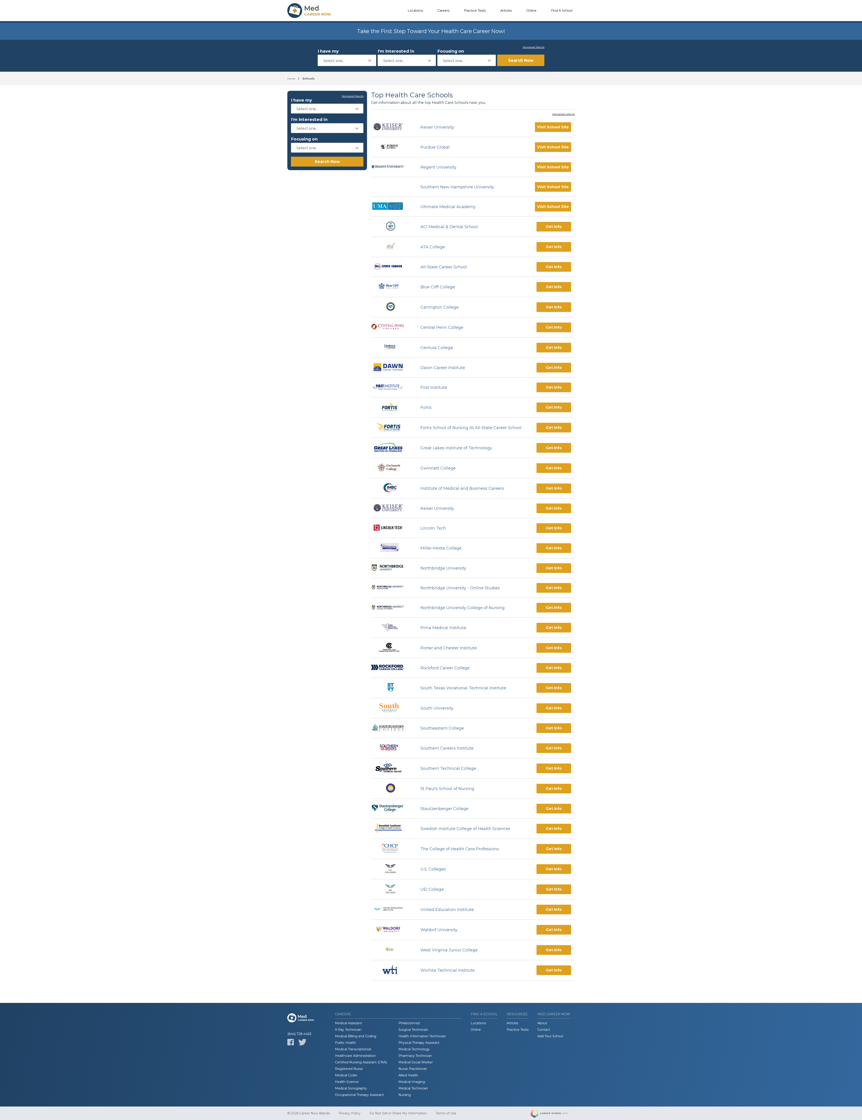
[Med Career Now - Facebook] (290, 1042)
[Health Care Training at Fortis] (392, 407)
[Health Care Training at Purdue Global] (391, 147)
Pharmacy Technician (415, 1056)
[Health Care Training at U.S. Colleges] (391, 869)
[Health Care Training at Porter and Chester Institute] (392, 648)
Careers (443, 11)
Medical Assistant (348, 1023)
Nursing (404, 1095)
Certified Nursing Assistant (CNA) (361, 1062)
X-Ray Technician (348, 1030)
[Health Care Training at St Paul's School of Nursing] (391, 789)
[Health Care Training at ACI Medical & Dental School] (391, 227)
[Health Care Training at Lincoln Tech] (392, 528)
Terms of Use (446, 1113)
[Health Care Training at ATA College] (392, 247)
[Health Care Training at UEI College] (391, 889)
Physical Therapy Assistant (419, 1043)
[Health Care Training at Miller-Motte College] (391, 548)
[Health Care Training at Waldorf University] (392, 930)
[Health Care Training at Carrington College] (391, 307)
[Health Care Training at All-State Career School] (392, 267)
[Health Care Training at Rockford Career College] (391, 668)
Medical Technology (414, 1049)
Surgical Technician (413, 1030)
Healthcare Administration (355, 1056)
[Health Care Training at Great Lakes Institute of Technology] (392, 448)
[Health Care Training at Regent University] (391, 167)
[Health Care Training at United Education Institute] (392, 909)
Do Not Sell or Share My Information (398, 1113)
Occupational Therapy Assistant (359, 1095)
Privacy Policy (350, 1113)
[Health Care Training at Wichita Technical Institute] (392, 970)
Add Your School (550, 1036)
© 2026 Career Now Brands (308, 1113)
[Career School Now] (553, 1113)
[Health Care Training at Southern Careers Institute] (392, 748)
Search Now (520, 60)
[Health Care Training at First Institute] (391, 387)
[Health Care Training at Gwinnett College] (391, 468)
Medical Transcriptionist (353, 1049)
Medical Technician (413, 1088)
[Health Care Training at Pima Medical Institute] (392, 628)
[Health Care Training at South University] (392, 708)
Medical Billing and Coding (355, 1036)
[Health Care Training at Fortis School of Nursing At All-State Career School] (391, 428)
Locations (415, 11)
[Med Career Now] (309, 10)
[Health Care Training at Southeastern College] (392, 728)
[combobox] (347, 60)
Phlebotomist (409, 1023)
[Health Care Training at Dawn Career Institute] (392, 367)
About (542, 1023)
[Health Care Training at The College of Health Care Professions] (391, 849)
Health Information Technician (422, 1036)
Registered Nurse (349, 1069)
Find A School (561, 11)
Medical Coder (346, 1075)
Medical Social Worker (415, 1062)
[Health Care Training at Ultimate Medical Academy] (391, 207)
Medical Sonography (351, 1088)
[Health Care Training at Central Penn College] (392, 327)
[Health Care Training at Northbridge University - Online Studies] (391, 588)
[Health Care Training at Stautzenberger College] (391, 808)
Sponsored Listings (563, 114)
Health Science (347, 1082)
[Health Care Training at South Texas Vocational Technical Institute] (391, 688)
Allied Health (408, 1075)
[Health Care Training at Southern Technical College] (391, 768)
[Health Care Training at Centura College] (392, 348)
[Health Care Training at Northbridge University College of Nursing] (391, 608)
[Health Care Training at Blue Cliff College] (391, 287)
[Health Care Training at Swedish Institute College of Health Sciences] (391, 829)
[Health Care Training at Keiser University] (392, 127)
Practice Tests (475, 11)
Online (531, 11)
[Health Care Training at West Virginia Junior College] (391, 950)
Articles (506, 11)
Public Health (345, 1043)
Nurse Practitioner (412, 1069)
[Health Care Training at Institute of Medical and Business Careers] (391, 488)
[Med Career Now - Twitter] (302, 1042)
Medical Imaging (411, 1082)
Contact (543, 1030)
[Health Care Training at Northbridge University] (391, 568)
